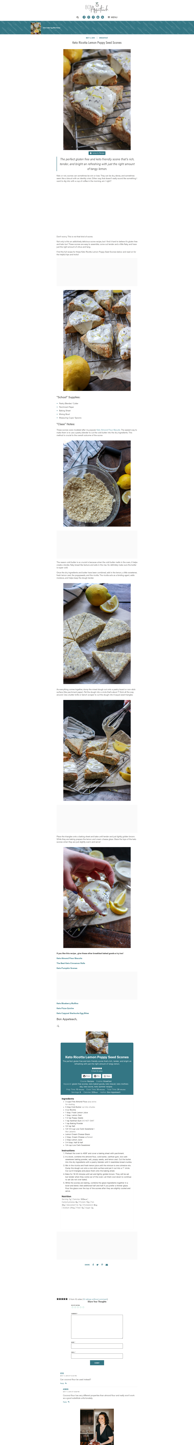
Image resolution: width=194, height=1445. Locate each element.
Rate (108, 1076)
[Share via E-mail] (106, 1264)
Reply (62, 1383)
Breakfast (103, 37)
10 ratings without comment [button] (95, 1299)
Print (87, 1076)
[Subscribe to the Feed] (102, 17)
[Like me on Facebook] (84, 17)
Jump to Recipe (98, 153)
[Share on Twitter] (97, 1264)
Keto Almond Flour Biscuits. (108, 429)
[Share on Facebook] (93, 1264)
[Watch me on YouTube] (97, 17)
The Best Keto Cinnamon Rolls (71, 963)
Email (73, 1352)
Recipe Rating (75, 1305)
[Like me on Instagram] (88, 17)
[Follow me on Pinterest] (93, 17)
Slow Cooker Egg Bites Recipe (51, 27)
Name (73, 1342)
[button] (93, 1068)
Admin (65, 1389)
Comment (74, 1313)
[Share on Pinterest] (102, 1264)
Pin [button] (98, 1076)
